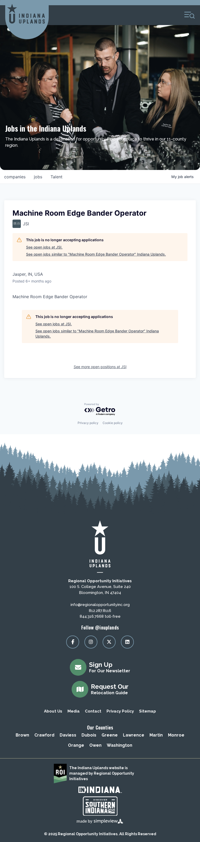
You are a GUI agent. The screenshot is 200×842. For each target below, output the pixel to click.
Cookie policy (113, 423)
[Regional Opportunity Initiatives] (26, 13)
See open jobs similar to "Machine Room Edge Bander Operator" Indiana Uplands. (96, 254)
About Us (53, 711)
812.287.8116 (100, 610)
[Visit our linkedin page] (127, 642)
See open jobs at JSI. (44, 247)
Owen (95, 745)
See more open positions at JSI (100, 366)
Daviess (68, 735)
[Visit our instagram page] (90, 642)
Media (73, 711)
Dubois (89, 735)
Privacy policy (88, 423)
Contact (93, 711)
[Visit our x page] (109, 642)
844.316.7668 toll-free (100, 616)
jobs (38, 176)
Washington (119, 745)
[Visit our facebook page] (72, 642)
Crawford (44, 735)
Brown (22, 735)
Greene (110, 735)
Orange (76, 745)
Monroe (176, 735)
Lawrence (133, 735)
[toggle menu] (189, 15)
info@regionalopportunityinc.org (100, 604)
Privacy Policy (120, 711)
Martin (156, 735)
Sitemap (147, 711)
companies (15, 176)
